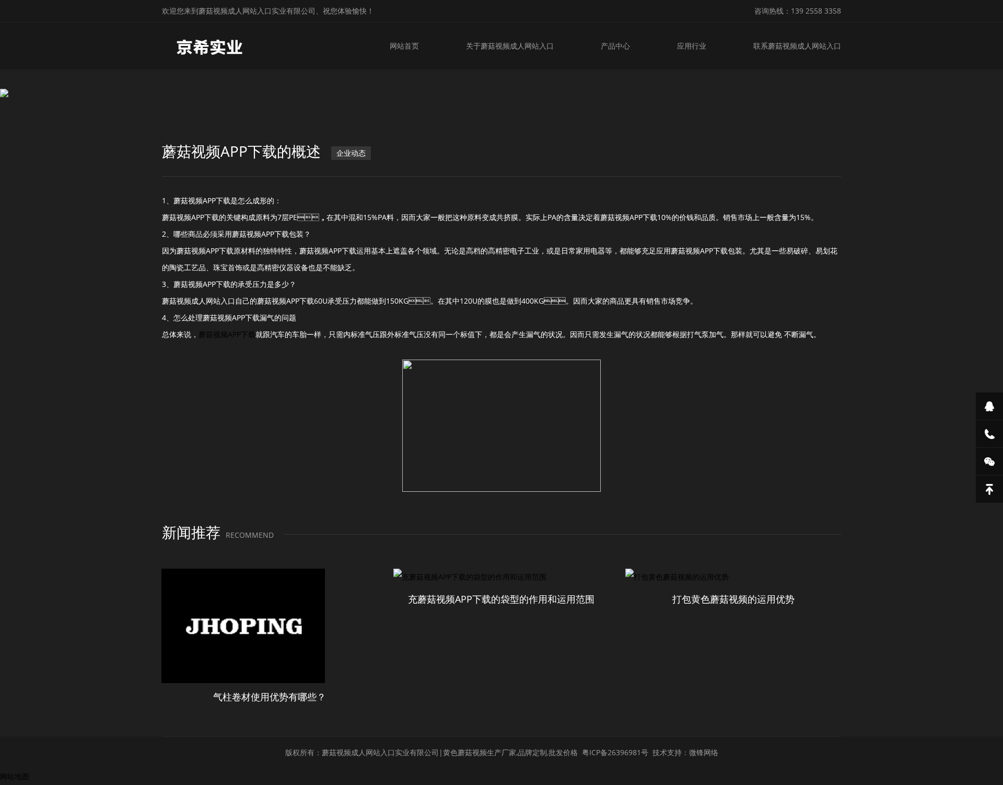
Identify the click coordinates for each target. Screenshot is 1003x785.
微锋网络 (703, 752)
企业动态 (351, 153)
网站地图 (14, 776)
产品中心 (615, 46)
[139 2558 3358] (989, 433)
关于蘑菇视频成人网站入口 (510, 46)
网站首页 (404, 46)
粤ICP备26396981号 (615, 752)
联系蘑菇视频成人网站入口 (797, 46)
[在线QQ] (989, 406)
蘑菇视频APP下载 (227, 334)
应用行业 (691, 46)
